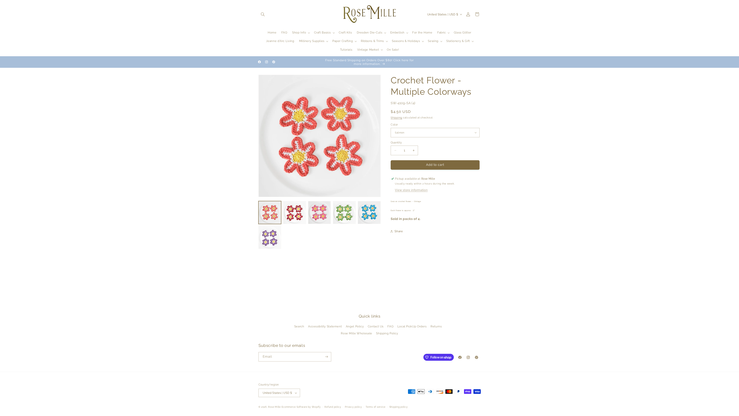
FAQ (390, 326)
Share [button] (399, 231)
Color (394, 124)
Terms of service (375, 407)
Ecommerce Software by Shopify (301, 407)
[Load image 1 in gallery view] (269, 212)
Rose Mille (274, 407)
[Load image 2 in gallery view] (294, 212)
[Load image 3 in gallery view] (319, 212)
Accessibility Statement (325, 326)
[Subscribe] (326, 356)
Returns (436, 326)
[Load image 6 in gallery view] (269, 237)
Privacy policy (353, 407)
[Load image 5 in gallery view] (369, 212)
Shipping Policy (387, 333)
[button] (262, 14)
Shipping (396, 117)
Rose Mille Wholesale (356, 333)
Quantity (396, 142)
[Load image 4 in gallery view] (344, 212)
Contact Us (376, 326)
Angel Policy (355, 326)
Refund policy (332, 407)
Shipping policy (398, 407)
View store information (411, 190)
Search (299, 326)
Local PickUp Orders (412, 326)
